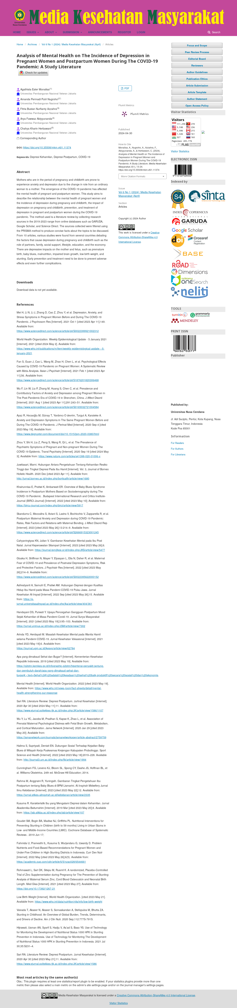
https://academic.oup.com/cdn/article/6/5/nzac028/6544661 (51, 861)
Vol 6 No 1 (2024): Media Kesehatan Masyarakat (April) (71, 44)
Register (124, 32)
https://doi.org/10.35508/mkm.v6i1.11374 (47, 147)
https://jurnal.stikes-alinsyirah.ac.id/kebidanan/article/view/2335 (53, 795)
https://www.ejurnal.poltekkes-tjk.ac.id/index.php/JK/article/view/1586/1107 (60, 710)
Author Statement (197, 99)
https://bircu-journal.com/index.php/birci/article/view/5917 (50, 505)
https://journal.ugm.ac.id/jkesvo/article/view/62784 (46, 648)
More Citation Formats (133, 176)
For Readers (177, 443)
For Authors (177, 448)
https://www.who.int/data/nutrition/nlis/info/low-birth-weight (68, 901)
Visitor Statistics (180, 151)
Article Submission (197, 85)
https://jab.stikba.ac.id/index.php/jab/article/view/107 (54, 812)
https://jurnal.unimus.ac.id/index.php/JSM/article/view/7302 (51, 626)
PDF (126, 88)
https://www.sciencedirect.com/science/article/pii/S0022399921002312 (58, 331)
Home (17, 32)
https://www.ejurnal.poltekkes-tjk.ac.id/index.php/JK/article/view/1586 (57, 964)
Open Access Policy (197, 105)
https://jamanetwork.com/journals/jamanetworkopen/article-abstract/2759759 (61, 737)
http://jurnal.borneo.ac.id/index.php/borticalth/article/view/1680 (53, 478)
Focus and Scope (197, 45)
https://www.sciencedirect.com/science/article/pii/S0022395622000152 (58, 577)
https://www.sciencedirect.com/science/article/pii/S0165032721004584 (58, 407)
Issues (32, 32)
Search (215, 32)
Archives (32, 44)
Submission (71, 32)
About (50, 32)
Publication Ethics (197, 79)
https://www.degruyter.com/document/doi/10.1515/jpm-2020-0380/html (58, 434)
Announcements (100, 32)
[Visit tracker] (203, 132)
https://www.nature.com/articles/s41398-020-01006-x (69, 456)
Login (141, 32)
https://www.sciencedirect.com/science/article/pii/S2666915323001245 (58, 532)
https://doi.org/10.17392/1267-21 (36, 888)
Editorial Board (197, 58)
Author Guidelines (197, 72)
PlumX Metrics (139, 114)
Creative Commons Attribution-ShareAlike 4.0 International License (138, 237)
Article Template (197, 92)
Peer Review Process (197, 52)
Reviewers (197, 65)
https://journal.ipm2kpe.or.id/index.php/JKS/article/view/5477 (70, 550)
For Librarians (178, 454)
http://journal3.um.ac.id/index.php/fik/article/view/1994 (55, 759)
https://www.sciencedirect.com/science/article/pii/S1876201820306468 (58, 380)
